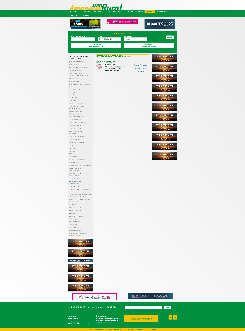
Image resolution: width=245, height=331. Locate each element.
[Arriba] (175, 317)
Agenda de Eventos (118, 11)
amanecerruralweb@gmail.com (107, 320)
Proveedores (149, 11)
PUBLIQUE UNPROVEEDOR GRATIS (96, 45)
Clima (108, 11)
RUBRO (100, 36)
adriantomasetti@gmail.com (116, 67)
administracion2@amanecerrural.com (106, 324)
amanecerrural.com (99, 329)
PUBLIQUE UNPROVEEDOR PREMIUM (148, 45)
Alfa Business (152, 329)
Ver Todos (127, 56)
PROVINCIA (128, 36)
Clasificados (139, 11)
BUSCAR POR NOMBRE (78, 36)
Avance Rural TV (74, 15)
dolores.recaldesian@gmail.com (107, 318)
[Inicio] (97, 7)
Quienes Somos (86, 15)
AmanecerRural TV (161, 11)
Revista (76, 11)
